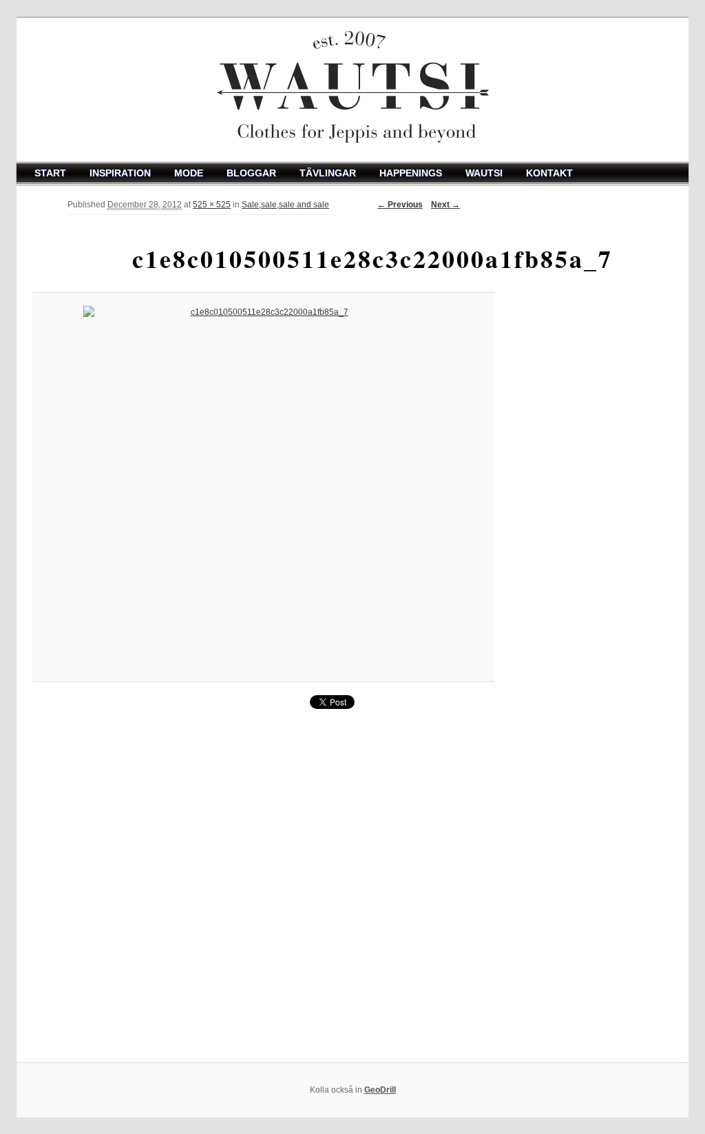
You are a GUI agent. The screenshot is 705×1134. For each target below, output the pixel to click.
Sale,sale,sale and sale (285, 204)
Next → (445, 204)
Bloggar (251, 172)
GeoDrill (380, 1090)
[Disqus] (263, 886)
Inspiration (120, 172)
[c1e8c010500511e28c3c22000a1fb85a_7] (263, 487)
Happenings (410, 172)
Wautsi (484, 172)
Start (50, 172)
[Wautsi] (353, 90)
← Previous (400, 204)
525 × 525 (212, 204)
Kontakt (549, 172)
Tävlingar (327, 172)
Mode (188, 172)
